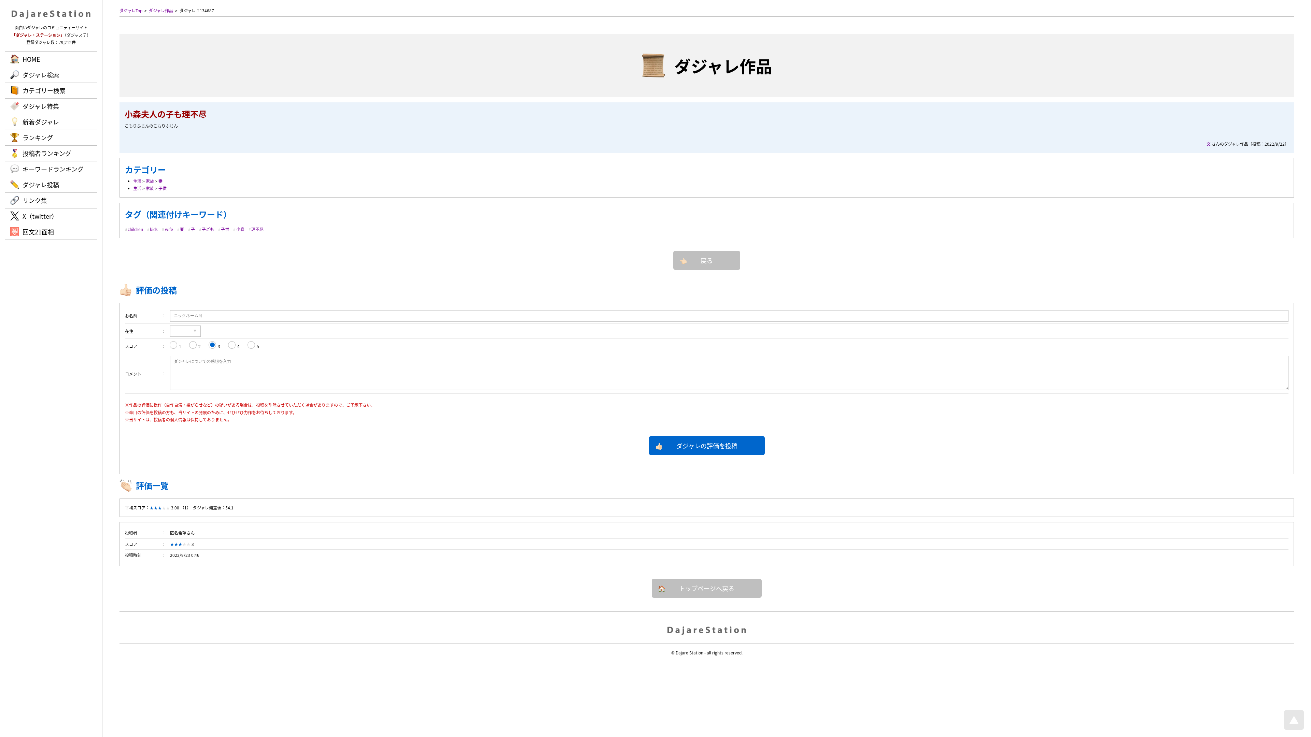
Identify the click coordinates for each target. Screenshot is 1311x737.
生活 (137, 181)
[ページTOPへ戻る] (1294, 728)
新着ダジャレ (41, 121)
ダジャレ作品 (161, 10)
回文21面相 (38, 231)
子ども (208, 229)
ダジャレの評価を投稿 (706, 445)
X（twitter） (40, 216)
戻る (707, 260)
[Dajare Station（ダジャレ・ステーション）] (706, 630)
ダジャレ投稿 (41, 184)
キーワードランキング (53, 168)
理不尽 (257, 229)
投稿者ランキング (47, 153)
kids (154, 229)
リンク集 (35, 200)
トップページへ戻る (706, 588)
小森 (240, 229)
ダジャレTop (130, 10)
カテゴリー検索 (44, 90)
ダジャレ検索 (41, 74)
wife (169, 229)
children (135, 229)
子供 (162, 188)
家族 (150, 181)
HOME (31, 59)
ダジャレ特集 (41, 106)
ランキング (38, 137)
